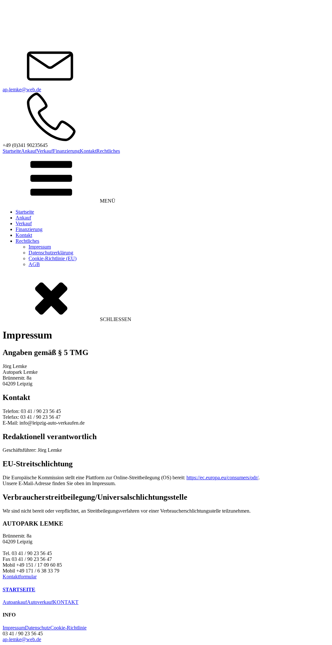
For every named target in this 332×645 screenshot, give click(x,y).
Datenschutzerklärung (51, 252)
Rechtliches (108, 151)
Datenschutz (37, 627)
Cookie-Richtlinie (68, 627)
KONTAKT (65, 602)
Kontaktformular (20, 576)
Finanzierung (66, 151)
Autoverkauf (40, 602)
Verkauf (45, 151)
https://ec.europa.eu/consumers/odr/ (222, 477)
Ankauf (29, 151)
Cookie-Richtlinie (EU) (53, 258)
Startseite (12, 151)
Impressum (40, 247)
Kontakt (88, 151)
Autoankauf (15, 602)
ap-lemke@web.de (22, 89)
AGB (34, 264)
